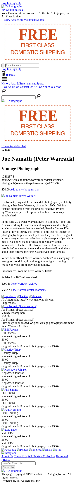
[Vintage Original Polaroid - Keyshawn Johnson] (14, 369)
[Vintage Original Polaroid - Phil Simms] (9, 389)
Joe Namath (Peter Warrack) (29, 289)
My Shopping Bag (12, 9)
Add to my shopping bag (24, 189)
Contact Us (26, 86)
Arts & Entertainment (23, 19)
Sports (40, 19)
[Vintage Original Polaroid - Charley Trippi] (11, 349)
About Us (13, 86)
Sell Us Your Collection (47, 86)
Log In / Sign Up (11, 3)
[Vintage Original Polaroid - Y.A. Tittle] (9, 429)
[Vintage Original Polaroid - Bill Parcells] (9, 329)
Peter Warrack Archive (24, 283)
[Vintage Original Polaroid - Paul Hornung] (11, 409)
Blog (4, 86)
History (5, 19)
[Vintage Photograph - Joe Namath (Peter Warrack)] (19, 306)
